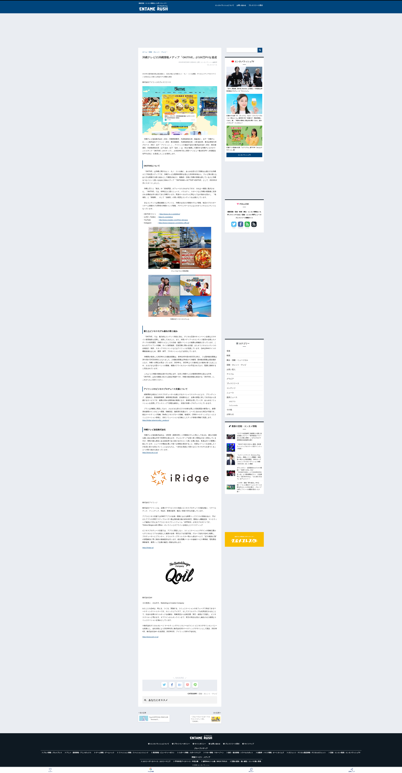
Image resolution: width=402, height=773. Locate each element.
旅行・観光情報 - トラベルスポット (240, 752)
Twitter (234, 227)
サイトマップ (249, 744)
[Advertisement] (201, 29)
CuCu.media (233, 405)
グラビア (230, 379)
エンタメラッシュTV (244, 155)
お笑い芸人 (231, 369)
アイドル (230, 374)
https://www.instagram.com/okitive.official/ (173, 223)
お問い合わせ (241, 5)
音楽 (228, 351)
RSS (254, 227)
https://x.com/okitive (165, 217)
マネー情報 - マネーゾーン (214, 752)
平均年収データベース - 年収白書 (186, 761)
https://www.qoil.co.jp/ (150, 637)
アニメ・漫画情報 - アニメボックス (78, 752)
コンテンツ (231, 388)
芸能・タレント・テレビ (208, 694)
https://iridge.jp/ (148, 548)
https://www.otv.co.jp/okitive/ (169, 214)
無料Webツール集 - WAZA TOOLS (215, 761)
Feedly (247, 227)
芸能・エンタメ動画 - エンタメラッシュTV (345, 752)
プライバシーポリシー (182, 744)
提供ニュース (232, 397)
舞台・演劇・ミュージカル (237, 360)
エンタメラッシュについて (224, 5)
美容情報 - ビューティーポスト (164, 752)
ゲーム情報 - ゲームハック (105, 752)
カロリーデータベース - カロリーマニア (156, 761)
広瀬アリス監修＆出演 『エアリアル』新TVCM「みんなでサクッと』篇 (244, 149)
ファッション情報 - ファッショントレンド (133, 752)
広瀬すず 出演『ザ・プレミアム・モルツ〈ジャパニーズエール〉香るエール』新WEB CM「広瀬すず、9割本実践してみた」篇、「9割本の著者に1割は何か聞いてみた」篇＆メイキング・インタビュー (244, 119)
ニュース (230, 393)
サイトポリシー (200, 744)
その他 (229, 410)
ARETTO (232, 401)
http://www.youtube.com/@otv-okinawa (173, 220)
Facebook (240, 227)
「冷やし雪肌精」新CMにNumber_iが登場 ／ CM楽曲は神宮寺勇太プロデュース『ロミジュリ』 (244, 90)
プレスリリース (233, 383)
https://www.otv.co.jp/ (150, 453)
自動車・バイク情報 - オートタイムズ (270, 752)
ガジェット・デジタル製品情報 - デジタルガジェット (307, 752)
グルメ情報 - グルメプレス (52, 752)
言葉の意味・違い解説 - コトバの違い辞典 (246, 761)
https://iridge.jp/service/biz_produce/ (155, 420)
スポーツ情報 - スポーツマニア (190, 752)
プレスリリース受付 (256, 5)
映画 (228, 356)
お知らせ (230, 414)
